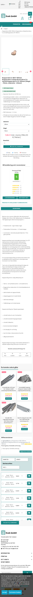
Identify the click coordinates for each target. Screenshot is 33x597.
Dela (9, 152)
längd (5, 128)
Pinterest (23, 152)
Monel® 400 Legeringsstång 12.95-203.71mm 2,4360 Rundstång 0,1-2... (8, 420)
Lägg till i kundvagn (29, 476)
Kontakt (27, 5)
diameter (6, 121)
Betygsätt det (23, 197)
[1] (13, 185)
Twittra (16, 152)
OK (27, 572)
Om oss (26, 4)
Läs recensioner (10, 197)
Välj (5, 467)
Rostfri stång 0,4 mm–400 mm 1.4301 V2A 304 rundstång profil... (24, 419)
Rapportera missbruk (25, 451)
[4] (17, 185)
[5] (18, 185)
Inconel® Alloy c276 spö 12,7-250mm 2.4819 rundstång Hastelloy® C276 (8, 389)
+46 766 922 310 (19, 4)
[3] (15, 185)
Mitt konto (27, 2)
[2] (14, 185)
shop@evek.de (14, 548)
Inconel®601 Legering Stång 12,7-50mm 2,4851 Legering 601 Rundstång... (24, 389)
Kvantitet (6, 140)
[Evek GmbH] (9, 15)
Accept (4, 592)
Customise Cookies (15, 592)
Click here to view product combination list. (15, 202)
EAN (5, 91)
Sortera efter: (7, 463)
